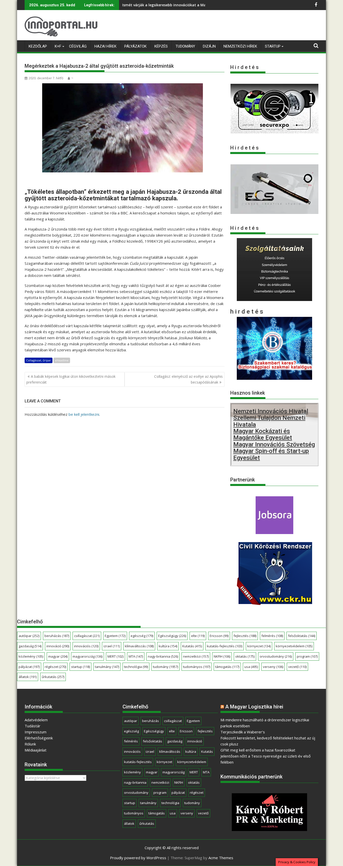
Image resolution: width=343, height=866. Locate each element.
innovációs (86, 646)
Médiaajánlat (35, 749)
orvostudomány (276, 656)
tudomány (165, 666)
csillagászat (87, 635)
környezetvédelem (294, 646)
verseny (273, 666)
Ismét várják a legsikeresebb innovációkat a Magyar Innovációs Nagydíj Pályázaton (195, 5)
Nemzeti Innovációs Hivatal (270, 411)
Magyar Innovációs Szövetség (274, 444)
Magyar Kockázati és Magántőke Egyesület (262, 434)
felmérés (272, 635)
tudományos (196, 666)
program (307, 656)
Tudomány (185, 46)
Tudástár (32, 725)
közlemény (31, 656)
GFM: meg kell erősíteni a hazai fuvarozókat (257, 749)
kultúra (168, 646)
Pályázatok (135, 46)
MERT (115, 656)
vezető (297, 666)
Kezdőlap (38, 46)
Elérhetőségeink (39, 737)
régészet (55, 666)
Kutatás (192, 646)
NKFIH (222, 656)
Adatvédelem (36, 719)
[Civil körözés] (274, 603)
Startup (272, 46)
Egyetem (115, 635)
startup (80, 666)
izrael (111, 646)
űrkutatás (53, 676)
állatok (28, 676)
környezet (259, 646)
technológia (136, 666)
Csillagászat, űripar (38, 360)
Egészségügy (172, 635)
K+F (58, 46)
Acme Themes (220, 857)
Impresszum (35, 731)
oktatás (245, 656)
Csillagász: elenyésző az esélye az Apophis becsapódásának (188, 379)
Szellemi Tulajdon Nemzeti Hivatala (269, 421)
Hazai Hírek (105, 46)
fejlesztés (245, 635)
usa (251, 666)
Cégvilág (78, 46)
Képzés (161, 46)
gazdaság (30, 646)
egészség (142, 635)
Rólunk (30, 743)
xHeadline (62, 360)
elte (198, 635)
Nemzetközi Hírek (240, 46)
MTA (136, 656)
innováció (57, 646)
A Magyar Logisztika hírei (254, 707)
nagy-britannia (163, 656)
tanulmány (107, 666)
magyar (58, 656)
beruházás (56, 635)
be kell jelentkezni (84, 414)
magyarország (87, 656)
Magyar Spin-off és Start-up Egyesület (271, 454)
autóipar (29, 635)
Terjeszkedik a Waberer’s (242, 731)
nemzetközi (196, 656)
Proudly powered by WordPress (138, 857)
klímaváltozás (139, 646)
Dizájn (209, 46)
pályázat (29, 666)
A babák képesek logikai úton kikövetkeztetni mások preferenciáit (71, 379)
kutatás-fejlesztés (224, 646)
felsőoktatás (301, 635)
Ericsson (219, 635)
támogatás (227, 666)
